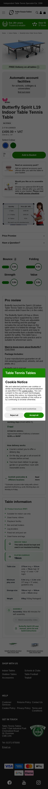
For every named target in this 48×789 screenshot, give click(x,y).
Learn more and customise (24, 409)
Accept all (33, 415)
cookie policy (27, 391)
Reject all (14, 415)
